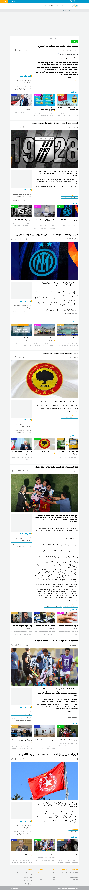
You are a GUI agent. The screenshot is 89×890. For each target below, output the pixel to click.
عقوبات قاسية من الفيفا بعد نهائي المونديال (69, 739)
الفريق (53, 875)
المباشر (53, 872)
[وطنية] (67, 99)
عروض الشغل (75, 879)
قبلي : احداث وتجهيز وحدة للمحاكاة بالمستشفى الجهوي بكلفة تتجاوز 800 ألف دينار (45, 219)
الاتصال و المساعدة (74, 877)
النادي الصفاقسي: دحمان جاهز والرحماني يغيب (23, 219)
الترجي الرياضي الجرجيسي (69, 417)
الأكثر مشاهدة (63, 10)
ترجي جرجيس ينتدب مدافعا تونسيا (21, 200)
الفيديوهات (64, 872)
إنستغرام (41, 877)
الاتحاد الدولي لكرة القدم (70, 606)
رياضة (57, 5)
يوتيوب (41, 879)
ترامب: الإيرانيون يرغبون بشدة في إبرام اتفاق (23, 107)
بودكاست (51, 5)
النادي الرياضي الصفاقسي (69, 197)
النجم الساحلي (73, 832)
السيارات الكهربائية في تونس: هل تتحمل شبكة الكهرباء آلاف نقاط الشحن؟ (22, 625)
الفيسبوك (41, 875)
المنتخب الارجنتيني (72, 717)
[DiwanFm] (74, 6)
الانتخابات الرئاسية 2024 (73, 10)
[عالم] (21, 99)
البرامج (53, 877)
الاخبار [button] (63, 5)
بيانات (45, 5)
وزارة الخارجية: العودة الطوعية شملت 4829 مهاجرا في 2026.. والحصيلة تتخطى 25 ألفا (22, 739)
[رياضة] (21, 211)
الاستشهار (76, 875)
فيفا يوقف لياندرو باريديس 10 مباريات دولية (46, 853)
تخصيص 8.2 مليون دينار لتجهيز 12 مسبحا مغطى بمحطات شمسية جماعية (68, 338)
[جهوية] (44, 99)
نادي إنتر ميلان (73, 319)
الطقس (56, 10)
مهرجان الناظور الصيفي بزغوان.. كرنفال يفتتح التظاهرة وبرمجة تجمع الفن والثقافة (46, 108)
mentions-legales (74, 872)
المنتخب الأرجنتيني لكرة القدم (53, 606)
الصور (65, 875)
